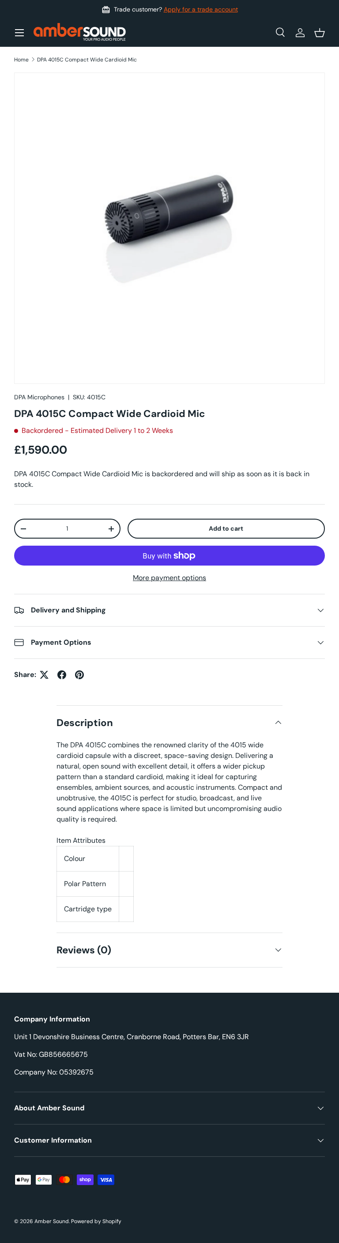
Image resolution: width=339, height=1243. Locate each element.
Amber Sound (51, 1221)
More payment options (169, 577)
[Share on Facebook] (62, 675)
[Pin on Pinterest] (79, 675)
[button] (319, 32)
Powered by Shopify (96, 1221)
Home (21, 59)
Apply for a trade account (201, 9)
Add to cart (226, 528)
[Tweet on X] (44, 675)
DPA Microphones (39, 397)
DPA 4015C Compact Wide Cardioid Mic (87, 59)
